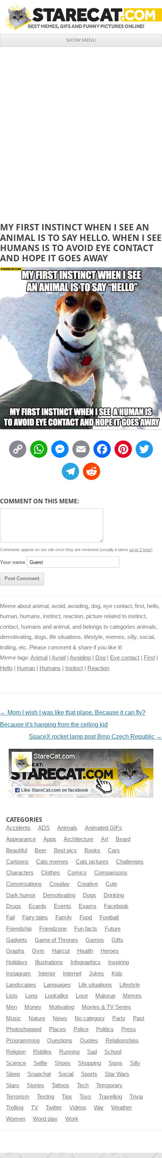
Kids (117, 974)
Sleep (13, 1074)
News (60, 1018)
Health (85, 951)
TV (34, 1108)
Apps (49, 839)
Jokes (96, 974)
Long (31, 996)
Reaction (98, 668)
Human (26, 668)
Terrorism (17, 1097)
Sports (89, 1074)
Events (62, 906)
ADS (44, 828)
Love (82, 996)
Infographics (85, 962)
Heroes (110, 951)
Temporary (109, 1085)
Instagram (18, 974)
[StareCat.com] (81, 17)
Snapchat (39, 1074)
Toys (85, 1097)
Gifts (117, 940)
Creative (87, 884)
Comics (77, 873)
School (112, 1052)
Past (138, 1018)
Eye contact (124, 658)
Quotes (89, 1041)
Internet (72, 974)
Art (104, 839)
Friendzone (53, 929)
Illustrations (49, 962)
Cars (114, 850)
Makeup (105, 996)
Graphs (15, 951)
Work (71, 1119)
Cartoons (17, 862)
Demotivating (59, 895)
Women (15, 1119)
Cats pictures (92, 862)
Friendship (19, 929)
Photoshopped (23, 1029)
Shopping (89, 1063)
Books (92, 850)
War (99, 1108)
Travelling (110, 1097)
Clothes (50, 873)
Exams (87, 906)
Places (57, 1029)
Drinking (114, 895)
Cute (111, 884)
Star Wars (117, 1074)
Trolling (14, 1108)
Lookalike (56, 996)
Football (109, 917)
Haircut (61, 951)
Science (16, 1063)
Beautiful (16, 850)
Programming (23, 1041)
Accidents (18, 828)
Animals (67, 828)
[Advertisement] (81, 131)
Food (85, 917)
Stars (12, 1085)
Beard (123, 839)
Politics (105, 1029)
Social (65, 1074)
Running (69, 1052)
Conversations (24, 884)
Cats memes (52, 862)
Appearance (21, 839)
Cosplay (59, 884)
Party (118, 1018)
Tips (67, 1097)
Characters (20, 873)
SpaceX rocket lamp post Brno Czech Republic (95, 736)
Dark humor (20, 895)
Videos (77, 1108)
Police (81, 1029)
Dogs (89, 895)
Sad (92, 1052)
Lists (12, 996)
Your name (12, 562)
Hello (6, 668)
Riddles (42, 1052)
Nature (37, 1018)
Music (13, 1018)
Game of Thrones (56, 940)
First (149, 658)
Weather (121, 1108)
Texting (45, 1097)
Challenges (130, 862)
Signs (115, 1063)
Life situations (95, 985)
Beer (40, 850)
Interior (46, 974)
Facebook (116, 906)
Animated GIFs (103, 828)
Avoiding (80, 658)
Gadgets (16, 940)
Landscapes (21, 985)
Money (32, 1007)
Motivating (61, 1007)
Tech (83, 1085)
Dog (100, 658)
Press (128, 1029)
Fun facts (85, 929)
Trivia (136, 1097)
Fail (10, 917)
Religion (16, 1052)
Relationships (122, 1041)
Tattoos (60, 1085)
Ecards (37, 906)
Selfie (40, 1063)
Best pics (65, 850)
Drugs (13, 906)
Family (63, 917)
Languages (57, 985)
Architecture (78, 839)
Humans (50, 668)
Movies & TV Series (106, 1007)
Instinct (74, 668)
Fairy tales (35, 917)
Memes (132, 996)
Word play (45, 1119)
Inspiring (118, 962)
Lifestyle (129, 985)
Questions (59, 1041)
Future (113, 929)
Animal (39, 658)
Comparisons (110, 873)
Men (11, 1007)
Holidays (17, 962)
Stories (35, 1085)
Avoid (59, 658)
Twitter (54, 1108)
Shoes (62, 1063)
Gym (38, 951)
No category (90, 1018)
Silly (135, 1063)
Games (95, 940)
